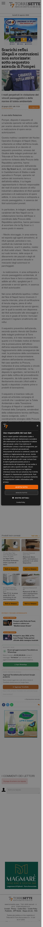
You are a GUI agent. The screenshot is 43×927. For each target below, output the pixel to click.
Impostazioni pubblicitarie (22, 474)
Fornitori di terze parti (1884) (13, 457)
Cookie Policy (32, 909)
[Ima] (20, 724)
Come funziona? (8, 694)
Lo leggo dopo (34, 107)
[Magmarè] (21, 875)
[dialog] (20, 463)
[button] (20, 498)
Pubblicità (8, 911)
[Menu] (3, 3)
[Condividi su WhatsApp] (11, 704)
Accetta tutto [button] (21, 487)
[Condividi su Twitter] (7, 704)
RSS (35, 911)
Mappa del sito (28, 911)
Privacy (13, 909)
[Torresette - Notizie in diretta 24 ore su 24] (20, 899)
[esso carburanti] (21, 32)
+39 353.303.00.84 (19, 655)
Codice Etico (22, 909)
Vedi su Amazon (11, 569)
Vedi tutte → (35, 536)
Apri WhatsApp (21, 664)
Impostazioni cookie (12, 479)
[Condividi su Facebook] (3, 704)
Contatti (7, 909)
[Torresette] (25, 5)
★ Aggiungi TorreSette (21, 687)
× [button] (37, 426)
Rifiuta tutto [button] (21, 493)
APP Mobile (17, 911)
